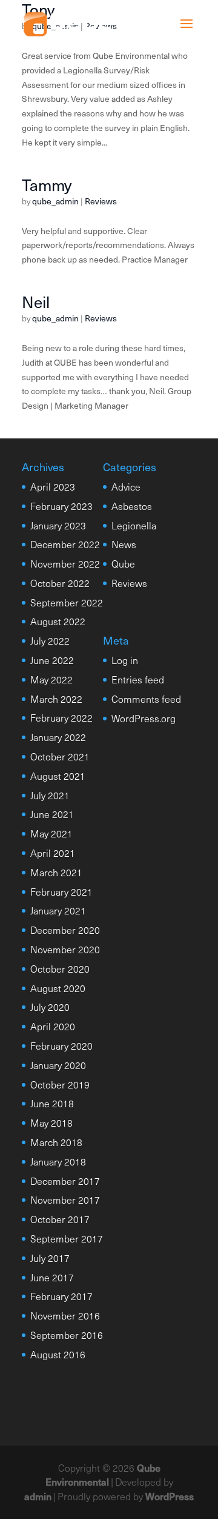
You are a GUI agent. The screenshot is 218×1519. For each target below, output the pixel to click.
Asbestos (131, 505)
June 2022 (52, 659)
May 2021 (51, 833)
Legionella (133, 525)
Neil (36, 302)
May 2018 (51, 1122)
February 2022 (61, 717)
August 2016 (57, 1354)
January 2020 (58, 1065)
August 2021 (57, 775)
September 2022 (66, 602)
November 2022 (65, 563)
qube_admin (55, 201)
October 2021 (60, 756)
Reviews (101, 201)
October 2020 (60, 968)
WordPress (169, 1496)
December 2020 (65, 929)
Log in (124, 659)
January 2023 (58, 525)
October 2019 (60, 1084)
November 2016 (65, 1315)
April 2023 (52, 486)
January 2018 (58, 1161)
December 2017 (65, 1180)
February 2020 (61, 1045)
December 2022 (65, 544)
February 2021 (61, 891)
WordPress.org (143, 718)
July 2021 (50, 795)
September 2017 (66, 1238)
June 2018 (52, 1103)
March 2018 (56, 1142)
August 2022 (57, 621)
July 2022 (50, 640)
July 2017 (50, 1257)
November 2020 (65, 949)
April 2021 (52, 852)
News (123, 544)
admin (37, 1496)
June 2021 (52, 813)
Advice (125, 486)
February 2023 (61, 505)
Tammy (46, 184)
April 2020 (52, 1026)
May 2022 (51, 679)
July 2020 (50, 1006)
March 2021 (56, 872)
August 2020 (57, 988)
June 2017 (52, 1277)
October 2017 (60, 1219)
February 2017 (61, 1296)
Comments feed (146, 698)
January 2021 (58, 910)
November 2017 (65, 1199)
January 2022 (58, 736)
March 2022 (56, 698)
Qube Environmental (102, 1474)
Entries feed (137, 679)
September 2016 (66, 1334)
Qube (123, 563)
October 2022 (60, 582)
